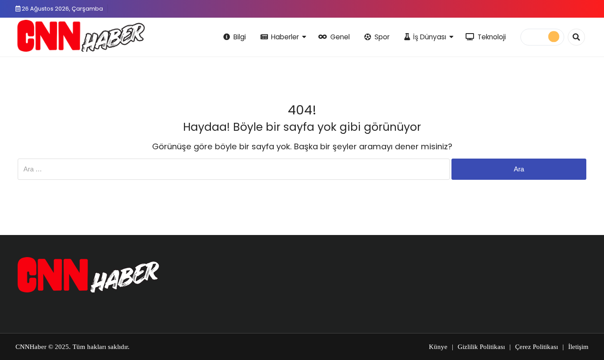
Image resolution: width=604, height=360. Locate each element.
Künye (438, 346)
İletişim (578, 346)
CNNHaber (30, 346)
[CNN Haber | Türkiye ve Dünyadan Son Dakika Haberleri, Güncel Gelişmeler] (80, 36)
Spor (382, 37)
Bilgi (239, 37)
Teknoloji (492, 37)
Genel (340, 37)
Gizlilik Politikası (481, 346)
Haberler (285, 37)
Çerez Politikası (536, 346)
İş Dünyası (429, 37)
